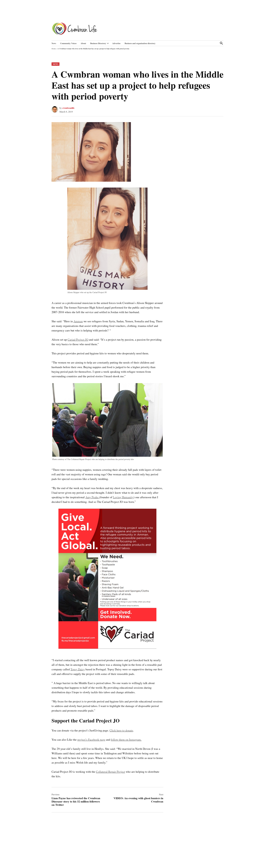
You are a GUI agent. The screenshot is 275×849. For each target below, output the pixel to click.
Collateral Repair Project (110, 772)
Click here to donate (121, 730)
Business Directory (98, 43)
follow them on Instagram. (126, 739)
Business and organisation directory (140, 43)
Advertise (116, 43)
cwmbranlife (68, 108)
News (54, 43)
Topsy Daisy (77, 669)
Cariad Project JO (78, 339)
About (83, 43)
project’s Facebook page (91, 739)
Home (54, 48)
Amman (78, 321)
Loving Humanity (123, 497)
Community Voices (68, 43)
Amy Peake (92, 497)
